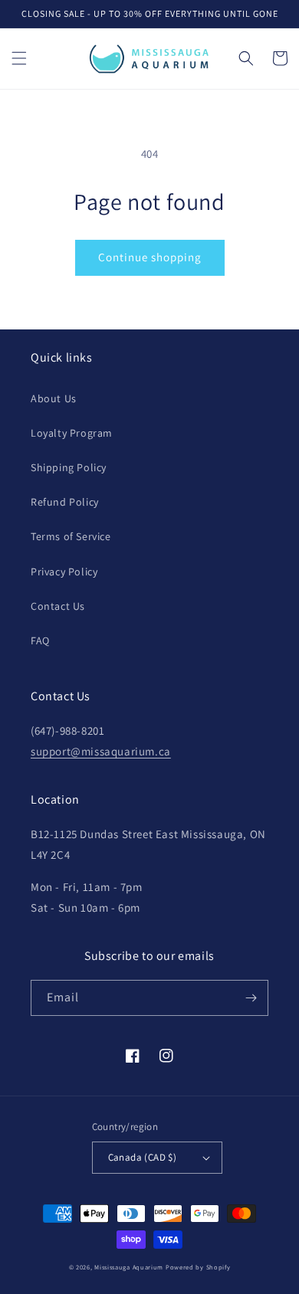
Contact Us (58, 606)
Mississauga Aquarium (128, 1267)
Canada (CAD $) (142, 1157)
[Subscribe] (251, 998)
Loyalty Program (72, 433)
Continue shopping (150, 257)
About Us (54, 398)
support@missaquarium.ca (101, 751)
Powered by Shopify (198, 1267)
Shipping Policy (69, 467)
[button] (19, 58)
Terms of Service (71, 536)
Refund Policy (65, 502)
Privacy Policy (64, 571)
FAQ (40, 640)
